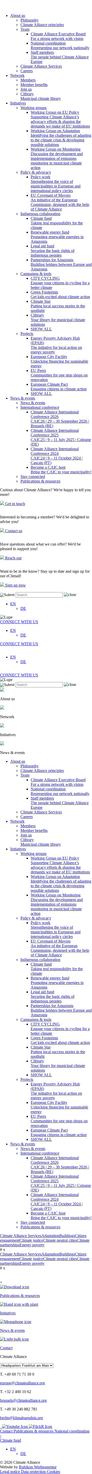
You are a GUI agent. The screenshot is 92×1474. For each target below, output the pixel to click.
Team (24, 29)
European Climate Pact (59, 386)
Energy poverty (31, 1245)
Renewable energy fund (57, 237)
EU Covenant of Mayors (60, 202)
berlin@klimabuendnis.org (21, 1418)
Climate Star (58, 306)
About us (17, 15)
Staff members (60, 57)
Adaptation (50, 1235)
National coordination (60, 45)
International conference (39, 407)
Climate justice (31, 1240)
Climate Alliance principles (42, 25)
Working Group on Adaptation (61, 138)
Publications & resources (40, 481)
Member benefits (34, 84)
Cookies (53, 1471)
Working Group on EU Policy (60, 119)
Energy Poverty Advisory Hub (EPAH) (56, 345)
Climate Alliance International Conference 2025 (61, 437)
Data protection (34, 1471)
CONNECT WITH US (19, 622)
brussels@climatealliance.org (23, 1400)
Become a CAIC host (61, 469)
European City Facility (59, 361)
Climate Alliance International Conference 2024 (57, 456)
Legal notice (10, 1471)
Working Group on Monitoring (57, 158)
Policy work (55, 184)
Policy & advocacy (35, 172)
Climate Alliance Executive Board (58, 36)
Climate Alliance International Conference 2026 (60, 419)
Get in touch (14, 503)
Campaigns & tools (35, 273)
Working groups (33, 108)
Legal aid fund (52, 250)
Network (17, 75)
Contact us (13, 531)
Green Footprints (60, 294)
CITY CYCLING (60, 283)
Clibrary (40, 96)
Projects (26, 333)
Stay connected (32, 476)
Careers (26, 71)
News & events (22, 398)
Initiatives (18, 103)
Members (28, 80)
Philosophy (29, 20)
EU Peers (59, 375)
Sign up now (15, 585)
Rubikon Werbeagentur (37, 1467)
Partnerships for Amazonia (61, 264)
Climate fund (57, 223)
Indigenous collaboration (40, 214)
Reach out (12, 558)
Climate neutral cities (60, 1240)
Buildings (67, 1235)
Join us (26, 89)
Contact (7, 1431)
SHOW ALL (41, 329)
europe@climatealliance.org (22, 1383)
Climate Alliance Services (41, 66)
